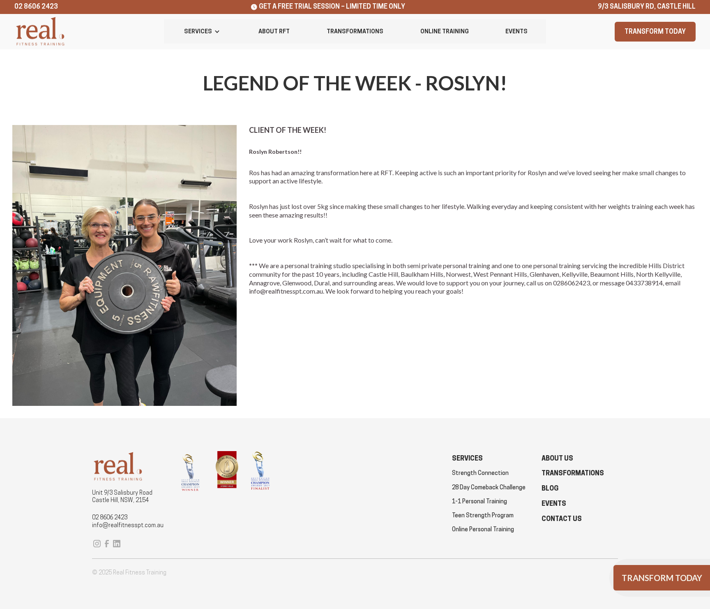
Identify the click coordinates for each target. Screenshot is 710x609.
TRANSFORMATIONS (573, 473)
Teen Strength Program (483, 515)
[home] (40, 32)
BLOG (550, 488)
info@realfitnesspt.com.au (128, 525)
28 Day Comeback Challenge (489, 487)
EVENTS (554, 503)
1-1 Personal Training (479, 501)
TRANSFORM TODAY (655, 31)
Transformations (355, 31)
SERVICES (467, 458)
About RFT (274, 31)
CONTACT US (562, 519)
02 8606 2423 (109, 517)
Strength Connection (480, 473)
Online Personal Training (483, 529)
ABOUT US (557, 458)
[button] (202, 31)
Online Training (444, 31)
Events (516, 31)
